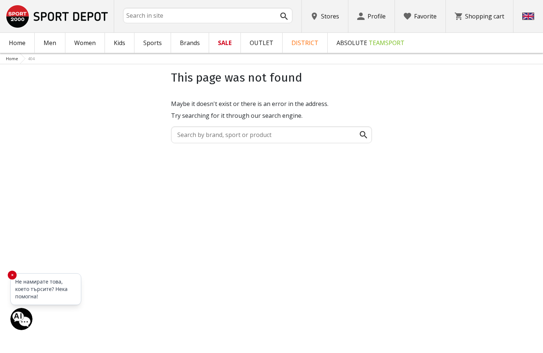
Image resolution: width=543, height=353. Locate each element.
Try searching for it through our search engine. (237, 116)
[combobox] (208, 15)
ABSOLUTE (370, 43)
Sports (152, 43)
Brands (190, 43)
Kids (119, 43)
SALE (225, 43)
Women (85, 43)
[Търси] (284, 16)
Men (50, 43)
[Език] (528, 16)
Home (17, 43)
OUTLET (261, 43)
